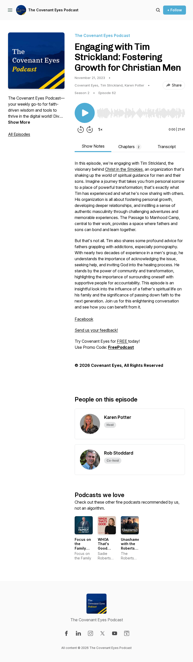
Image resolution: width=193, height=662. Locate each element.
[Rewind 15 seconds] (80, 129)
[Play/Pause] (85, 113)
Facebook (84, 319)
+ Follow (174, 10)
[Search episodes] (158, 10)
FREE (122, 341)
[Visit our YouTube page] (114, 633)
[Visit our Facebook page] (66, 633)
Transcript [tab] (167, 146)
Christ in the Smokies (124, 169)
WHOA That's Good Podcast (105, 546)
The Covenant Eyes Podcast (53, 10)
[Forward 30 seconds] (89, 129)
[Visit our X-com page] (102, 633)
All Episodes (19, 134)
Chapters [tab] (128, 146)
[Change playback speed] (100, 129)
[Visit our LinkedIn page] (78, 633)
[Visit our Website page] (126, 633)
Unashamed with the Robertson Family (131, 546)
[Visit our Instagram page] (90, 633)
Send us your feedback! (96, 330)
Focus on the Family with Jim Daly (83, 548)
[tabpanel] (130, 269)
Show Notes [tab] (93, 146)
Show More (19, 122)
